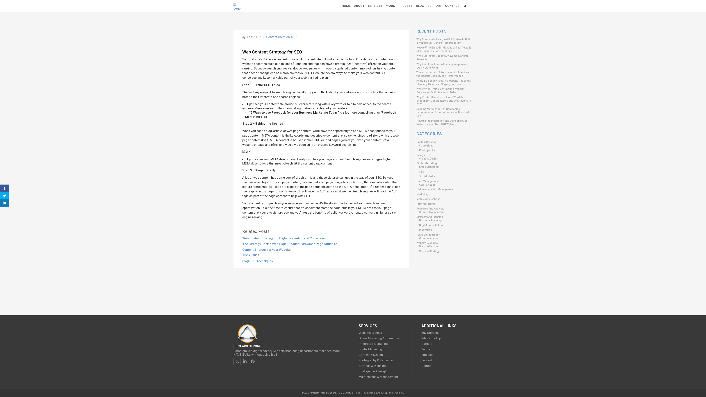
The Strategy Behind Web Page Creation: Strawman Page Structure (289, 244)
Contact (426, 366)
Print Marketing (425, 203)
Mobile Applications (428, 199)
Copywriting (426, 145)
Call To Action (427, 184)
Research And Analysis (430, 208)
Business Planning (430, 220)
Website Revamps (427, 243)
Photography (427, 150)
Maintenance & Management (378, 377)
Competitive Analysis (431, 212)
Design (420, 155)
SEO (294, 37)
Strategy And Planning (429, 216)
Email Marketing (429, 166)
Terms (425, 349)
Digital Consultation (431, 225)
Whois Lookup (431, 338)
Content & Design (371, 355)
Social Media (427, 176)
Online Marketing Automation (379, 338)
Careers (426, 344)
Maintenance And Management (435, 189)
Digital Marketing (426, 163)
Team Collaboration (428, 234)
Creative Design (428, 158)
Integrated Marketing (373, 344)
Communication (428, 238)
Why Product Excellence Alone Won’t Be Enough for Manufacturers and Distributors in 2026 (443, 101)
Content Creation (278, 37)
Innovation (425, 229)
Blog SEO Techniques (257, 261)
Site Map (427, 355)
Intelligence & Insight (373, 371)
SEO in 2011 (251, 255)
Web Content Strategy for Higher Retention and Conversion (284, 238)
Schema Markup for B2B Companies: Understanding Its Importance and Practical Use (442, 112)
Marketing (422, 194)
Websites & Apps (370, 333)
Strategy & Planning (372, 366)
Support (426, 360)
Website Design (428, 246)
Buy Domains (430, 333)
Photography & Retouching (377, 360)
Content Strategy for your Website (266, 249)
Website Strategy (429, 251)
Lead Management (427, 181)
